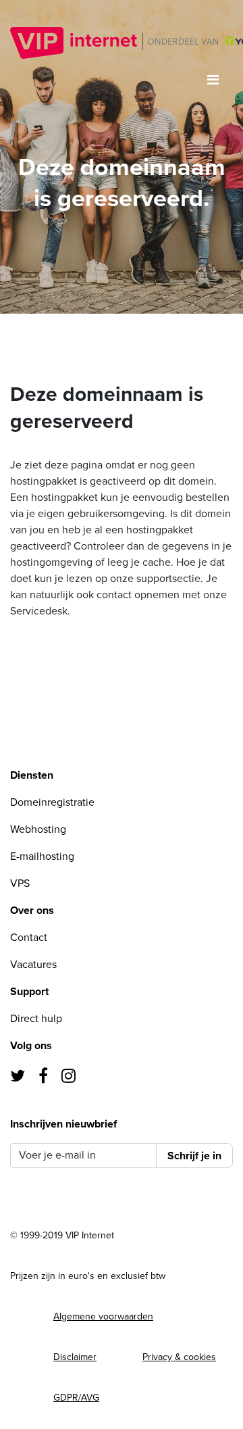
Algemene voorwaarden (103, 1316)
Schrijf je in (194, 1156)
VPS (20, 883)
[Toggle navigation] (213, 80)
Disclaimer (75, 1357)
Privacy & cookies (179, 1357)
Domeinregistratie (52, 802)
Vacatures (33, 964)
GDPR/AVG (76, 1397)
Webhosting (38, 829)
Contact (28, 937)
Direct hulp (36, 1018)
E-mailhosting (42, 856)
